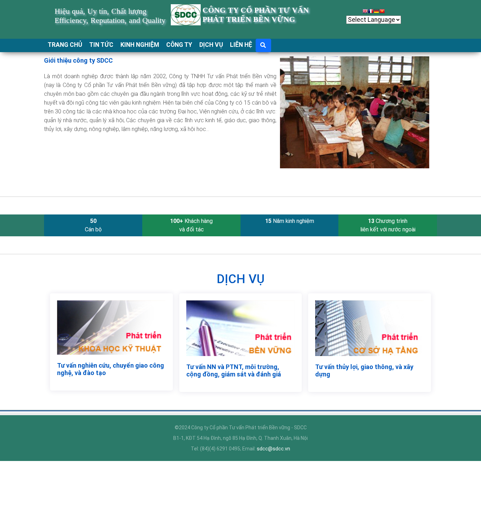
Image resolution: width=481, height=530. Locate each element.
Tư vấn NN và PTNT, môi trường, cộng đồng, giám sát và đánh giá (233, 370)
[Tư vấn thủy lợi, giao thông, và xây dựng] (369, 327)
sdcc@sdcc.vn (273, 448)
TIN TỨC (101, 44)
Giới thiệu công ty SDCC (78, 60)
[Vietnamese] (382, 12)
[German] (376, 12)
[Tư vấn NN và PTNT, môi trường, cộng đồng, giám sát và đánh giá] (240, 327)
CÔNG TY (179, 44)
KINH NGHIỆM (139, 44)
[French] (371, 12)
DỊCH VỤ (211, 44)
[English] (365, 12)
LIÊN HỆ (241, 44)
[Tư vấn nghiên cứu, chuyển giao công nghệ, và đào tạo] (111, 327)
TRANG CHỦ (65, 44)
